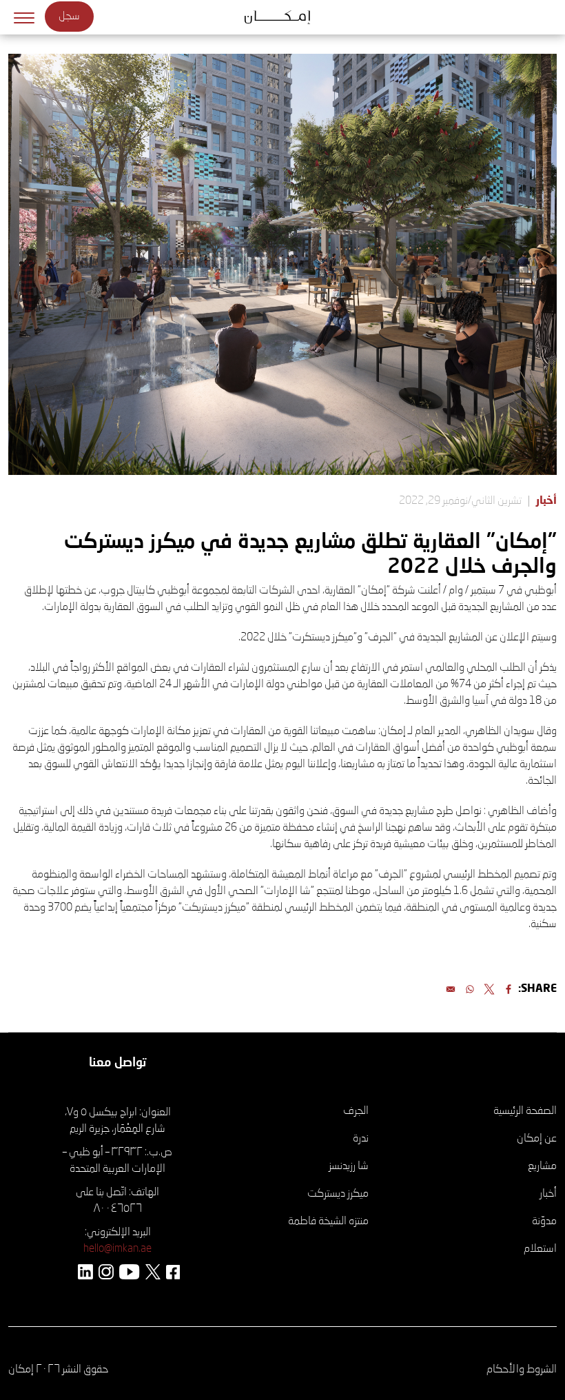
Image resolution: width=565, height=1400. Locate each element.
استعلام (540, 1249)
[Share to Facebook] (508, 989)
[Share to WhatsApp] (470, 989)
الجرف (356, 1111)
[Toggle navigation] (24, 17)
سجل (69, 16)
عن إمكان (537, 1138)
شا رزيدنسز (349, 1166)
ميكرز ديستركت (338, 1193)
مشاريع (542, 1166)
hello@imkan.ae (117, 1249)
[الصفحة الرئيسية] (283, 17)
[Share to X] (489, 989)
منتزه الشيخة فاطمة (328, 1221)
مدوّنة (544, 1221)
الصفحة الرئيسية (525, 1111)
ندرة (361, 1138)
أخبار (546, 501)
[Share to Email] (451, 989)
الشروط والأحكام (521, 1369)
